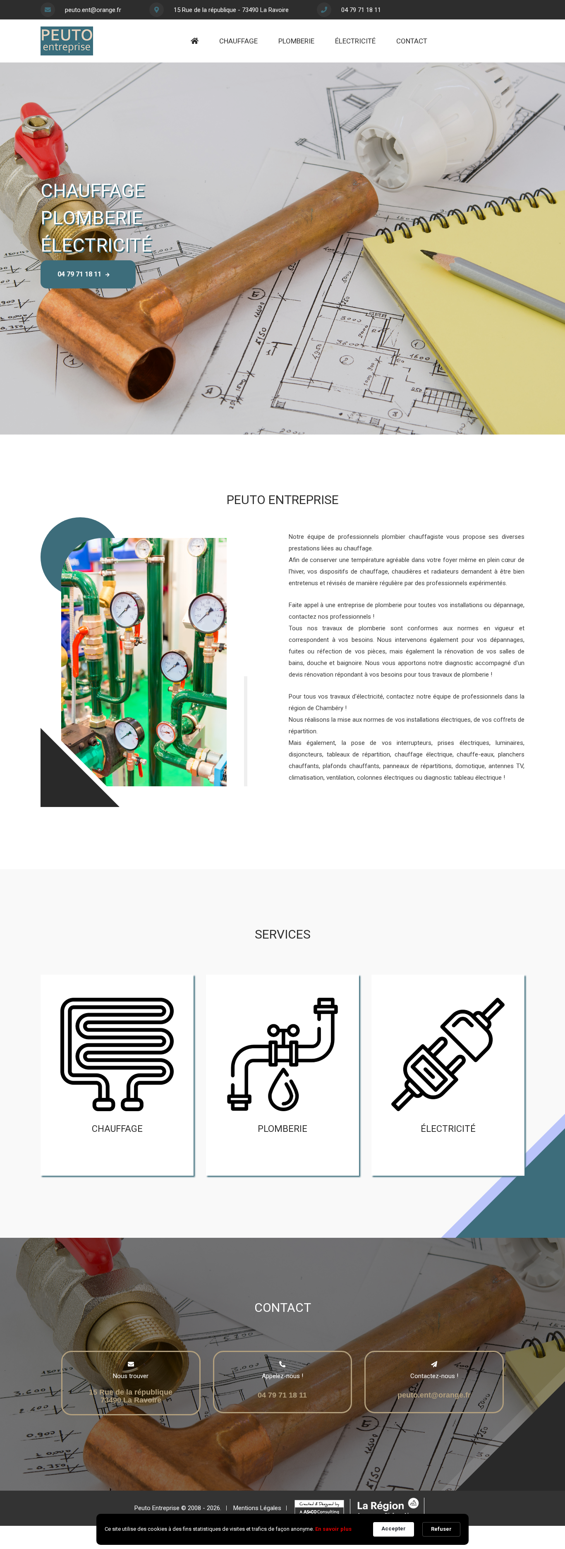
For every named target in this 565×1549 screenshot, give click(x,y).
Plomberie (296, 41)
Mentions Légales (257, 1508)
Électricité (355, 41)
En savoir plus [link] (333, 1529)
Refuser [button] (441, 1529)
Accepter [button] (393, 1528)
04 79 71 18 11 (361, 10)
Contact (411, 41)
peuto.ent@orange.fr (93, 10)
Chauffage (238, 41)
